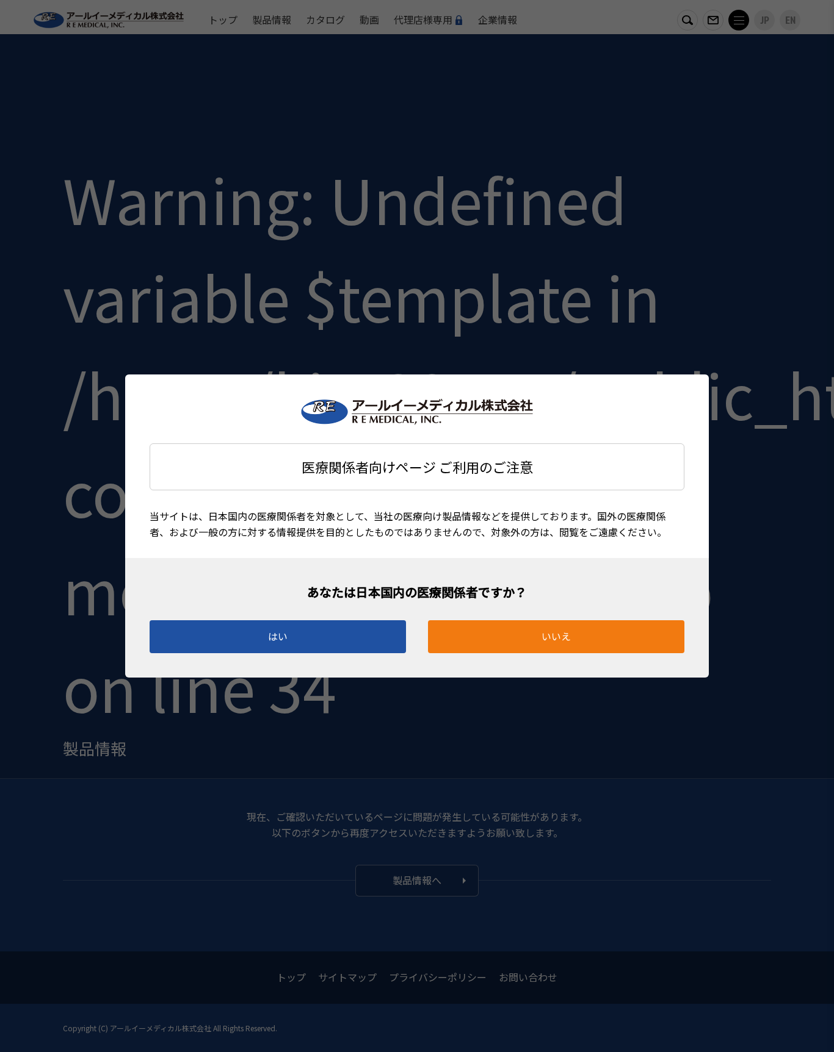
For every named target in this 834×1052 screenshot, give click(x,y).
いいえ (556, 636)
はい (278, 636)
